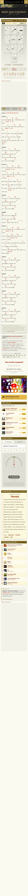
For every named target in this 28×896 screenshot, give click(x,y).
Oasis (7, 419)
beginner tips (6, 592)
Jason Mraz (9, 558)
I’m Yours (9, 557)
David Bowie (9, 433)
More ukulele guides (7, 599)
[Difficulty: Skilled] (20, 414)
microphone (9, 441)
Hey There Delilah (11, 574)
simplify (9, 64)
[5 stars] (19, 366)
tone (20, 441)
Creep (8, 553)
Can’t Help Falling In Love (13, 578)
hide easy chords (19, 64)
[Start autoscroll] (3, 109)
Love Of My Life (10, 413)
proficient (4, 348)
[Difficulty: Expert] (20, 428)
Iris (8, 570)
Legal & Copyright (11, 331)
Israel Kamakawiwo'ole (12, 546)
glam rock (18, 535)
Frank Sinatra (10, 583)
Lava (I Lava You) (11, 549)
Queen (7, 414)
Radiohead (9, 554)
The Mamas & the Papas (11, 410)
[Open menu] (26, 5)
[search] (22, 2)
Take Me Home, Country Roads (12, 422)
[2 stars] (11, 366)
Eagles (7, 428)
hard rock (6, 537)
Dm (2, 213)
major (13, 345)
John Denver (9, 424)
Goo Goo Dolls (10, 571)
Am (8, 138)
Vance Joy (9, 562)
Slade (10, 355)
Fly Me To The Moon (12, 582)
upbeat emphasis (11, 342)
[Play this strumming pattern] (22, 69)
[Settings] (25, 109)
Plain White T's (10, 575)
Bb (7, 113)
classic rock (11, 535)
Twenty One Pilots (11, 579)
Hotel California (10, 427)
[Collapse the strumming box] (25, 69)
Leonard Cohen (10, 567)
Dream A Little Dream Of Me (12, 408)
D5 (12, 121)
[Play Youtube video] (14, 385)
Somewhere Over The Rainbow (14, 544)
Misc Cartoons (10, 550)
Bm (16, 118)
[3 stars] (14, 366)
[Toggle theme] (2, 2)
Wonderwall (9, 418)
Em (12, 118)
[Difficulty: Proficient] (20, 409)
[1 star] (9, 366)
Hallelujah (9, 565)
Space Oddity (9, 432)
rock (11, 537)
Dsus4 (15, 113)
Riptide (9, 561)
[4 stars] (16, 366)
